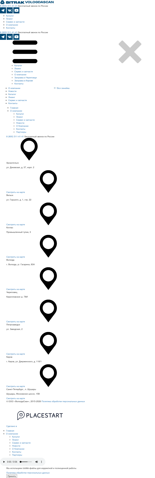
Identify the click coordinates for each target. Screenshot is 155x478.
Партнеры (21, 131)
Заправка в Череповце (25, 77)
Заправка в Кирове (23, 80)
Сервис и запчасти (15, 21)
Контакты (10, 27)
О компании (12, 24)
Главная (14, 107)
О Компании (22, 125)
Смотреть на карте (15, 191)
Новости (12, 91)
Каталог (10, 15)
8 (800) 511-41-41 (9, 5)
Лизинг (9, 18)
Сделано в (11, 426)
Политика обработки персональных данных (63, 401)
